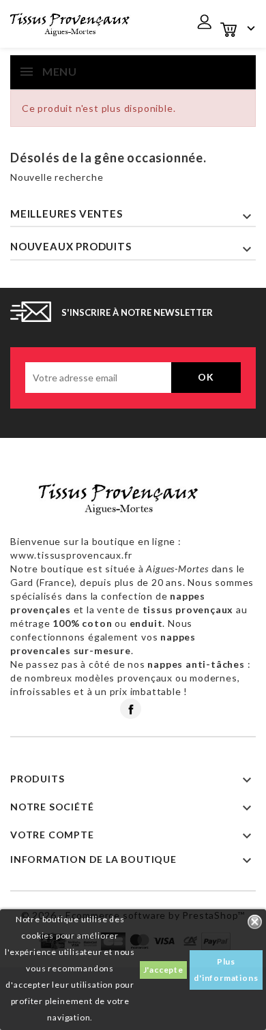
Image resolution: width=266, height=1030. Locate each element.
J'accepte (163, 970)
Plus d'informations (226, 969)
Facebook (131, 708)
